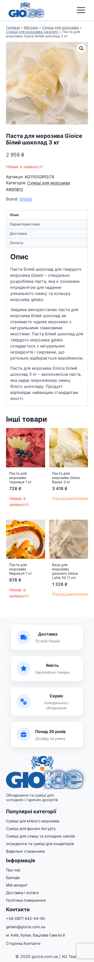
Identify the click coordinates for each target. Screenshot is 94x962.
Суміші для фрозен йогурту (31, 828)
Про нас (13, 870)
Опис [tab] (14, 215)
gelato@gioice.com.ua (25, 926)
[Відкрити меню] (81, 10)
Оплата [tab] (16, 243)
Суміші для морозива (60, 27)
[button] (81, 48)
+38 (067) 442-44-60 (25, 918)
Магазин (31, 27)
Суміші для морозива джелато (32, 32)
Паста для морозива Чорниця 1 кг (20, 477)
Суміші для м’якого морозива (32, 821)
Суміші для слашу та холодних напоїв (40, 836)
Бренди (13, 877)
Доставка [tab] (18, 233)
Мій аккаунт (17, 885)
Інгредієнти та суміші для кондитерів (40, 843)
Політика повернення (26, 900)
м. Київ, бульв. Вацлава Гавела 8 (35, 935)
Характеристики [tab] (25, 224)
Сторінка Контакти (23, 943)
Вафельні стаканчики (25, 851)
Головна (13, 27)
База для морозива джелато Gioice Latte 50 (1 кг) (65, 571)
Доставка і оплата (22, 892)
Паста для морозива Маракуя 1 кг (20, 569)
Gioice (26, 198)
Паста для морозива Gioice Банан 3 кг (66, 477)
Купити (60, 513)
